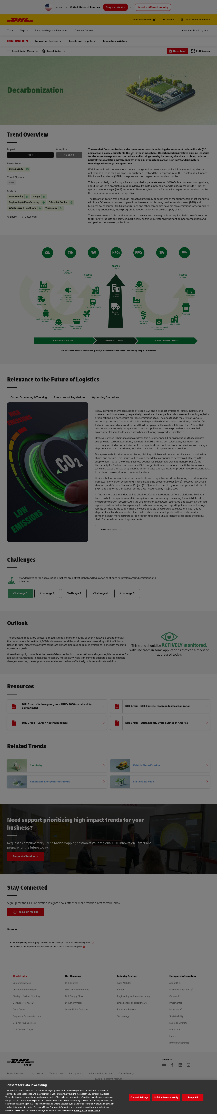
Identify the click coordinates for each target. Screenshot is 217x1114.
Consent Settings (139, 1097)
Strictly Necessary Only (166, 1097)
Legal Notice (94, 1110)
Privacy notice (80, 1110)
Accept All (193, 1097)
